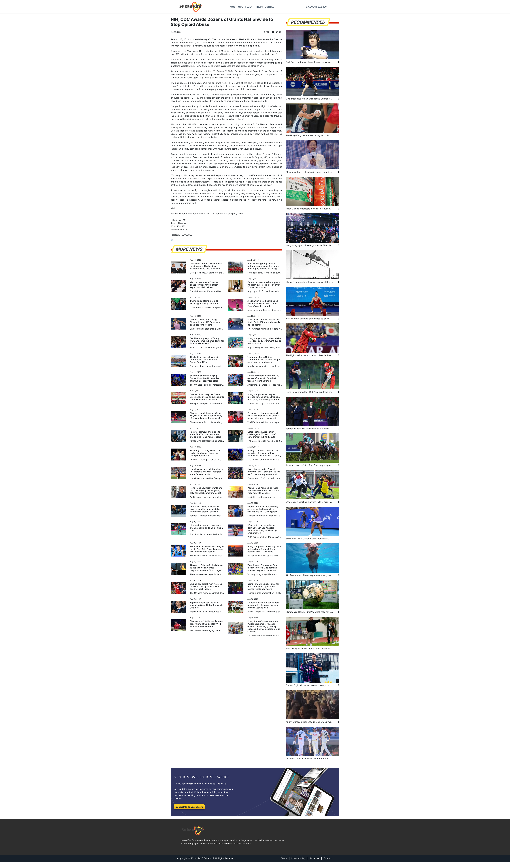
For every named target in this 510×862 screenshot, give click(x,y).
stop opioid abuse (252, 42)
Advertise (314, 858)
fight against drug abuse (264, 193)
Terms (284, 858)
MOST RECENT (246, 6)
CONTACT (270, 6)
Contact (328, 858)
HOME (232, 6)
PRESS (259, 6)
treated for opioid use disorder (197, 101)
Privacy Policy (298, 858)
